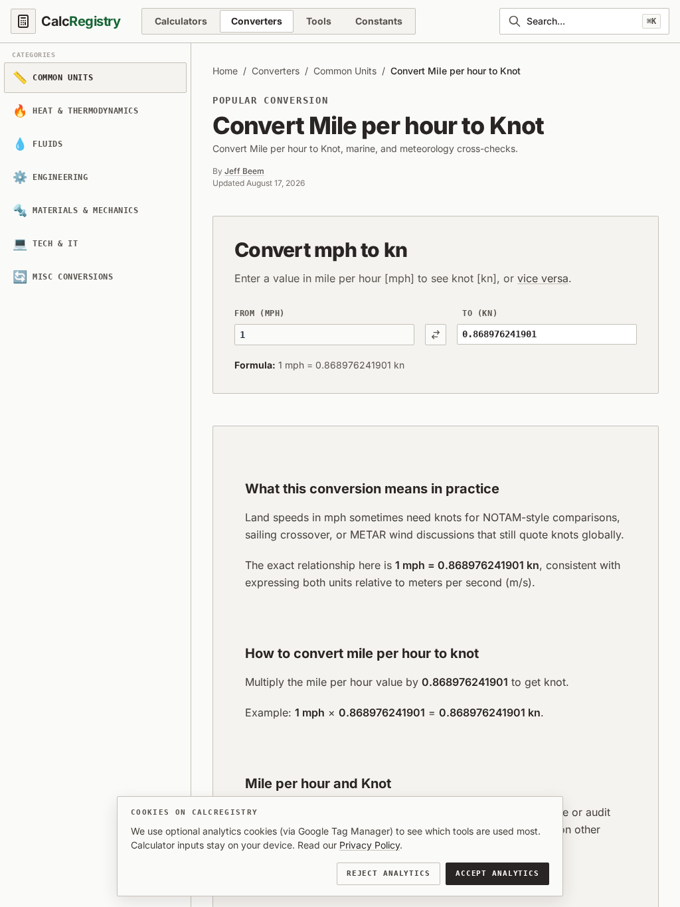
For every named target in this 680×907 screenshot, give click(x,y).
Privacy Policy (369, 845)
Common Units (345, 70)
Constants (378, 21)
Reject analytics (388, 873)
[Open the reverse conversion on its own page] (435, 334)
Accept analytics (497, 873)
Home (225, 70)
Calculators (181, 21)
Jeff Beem (244, 171)
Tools (318, 21)
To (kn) (479, 313)
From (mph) (259, 313)
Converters (256, 21)
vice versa (542, 278)
